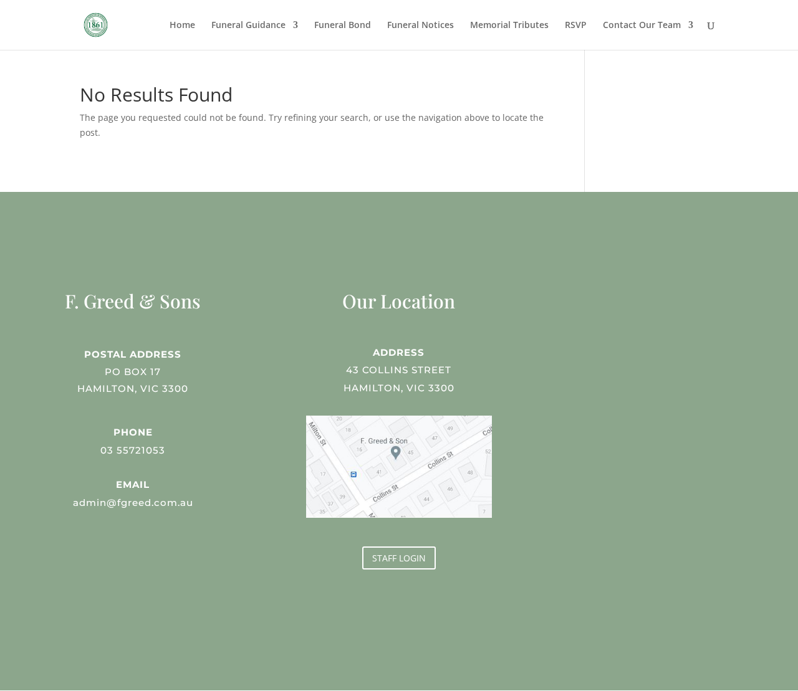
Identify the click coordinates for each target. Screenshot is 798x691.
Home (182, 26)
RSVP (576, 26)
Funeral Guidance (248, 26)
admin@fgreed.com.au (133, 502)
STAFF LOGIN (399, 558)
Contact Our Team (642, 26)
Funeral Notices (420, 26)
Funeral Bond (342, 26)
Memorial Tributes (509, 26)
